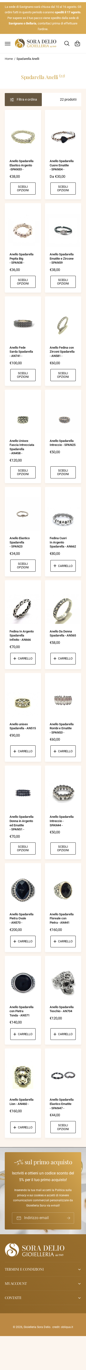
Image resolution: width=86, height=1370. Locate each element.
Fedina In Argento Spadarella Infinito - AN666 (22, 635)
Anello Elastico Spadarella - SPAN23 (20, 542)
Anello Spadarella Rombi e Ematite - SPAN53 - (62, 728)
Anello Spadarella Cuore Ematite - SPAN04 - (62, 165)
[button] (7, 43)
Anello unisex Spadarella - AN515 (23, 726)
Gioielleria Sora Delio (37, 1327)
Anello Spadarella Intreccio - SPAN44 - (62, 821)
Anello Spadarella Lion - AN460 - (21, 1102)
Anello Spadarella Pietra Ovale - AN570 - (21, 918)
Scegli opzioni (23, 188)
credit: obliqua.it (62, 1327)
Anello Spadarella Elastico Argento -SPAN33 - (21, 165)
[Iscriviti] (68, 1218)
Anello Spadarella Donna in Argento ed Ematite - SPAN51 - (21, 823)
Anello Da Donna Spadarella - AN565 (63, 633)
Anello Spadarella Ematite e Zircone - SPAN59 (62, 258)
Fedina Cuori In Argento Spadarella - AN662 (63, 542)
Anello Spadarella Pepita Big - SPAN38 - (21, 258)
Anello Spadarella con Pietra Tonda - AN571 (21, 1011)
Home (9, 59)
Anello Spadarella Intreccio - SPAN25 (62, 443)
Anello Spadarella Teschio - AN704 (62, 1009)
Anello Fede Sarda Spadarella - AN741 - (21, 352)
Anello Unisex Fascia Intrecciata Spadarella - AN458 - (22, 447)
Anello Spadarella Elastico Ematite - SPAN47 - (62, 1104)
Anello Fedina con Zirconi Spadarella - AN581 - (62, 352)
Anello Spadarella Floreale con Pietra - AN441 (62, 918)
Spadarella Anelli (27, 59)
